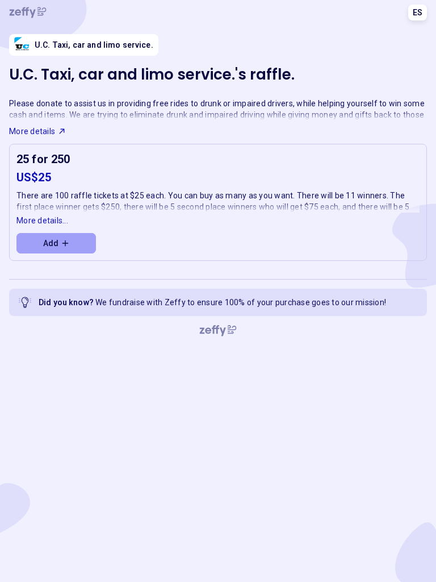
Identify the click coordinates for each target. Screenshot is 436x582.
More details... (42, 220)
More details (32, 131)
